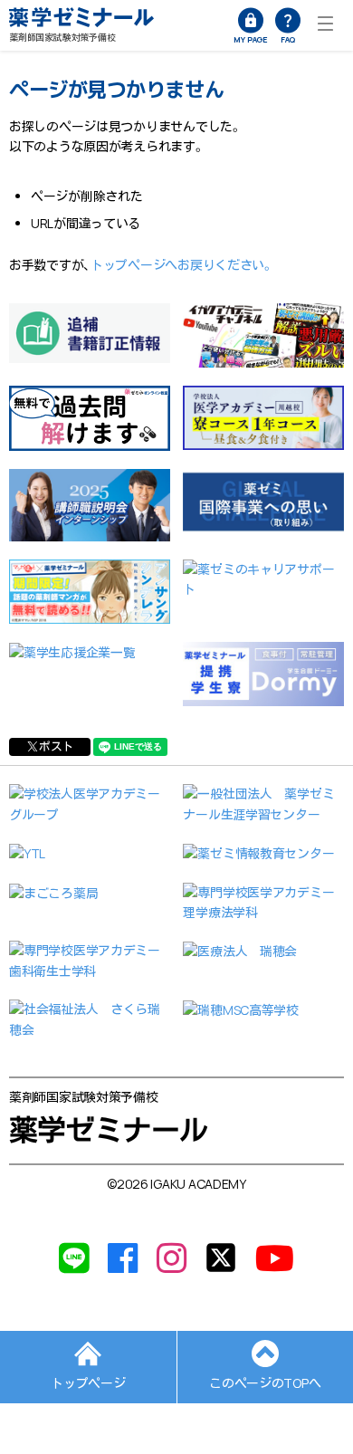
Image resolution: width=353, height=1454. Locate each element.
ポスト (56, 746)
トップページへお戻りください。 (182, 264)
